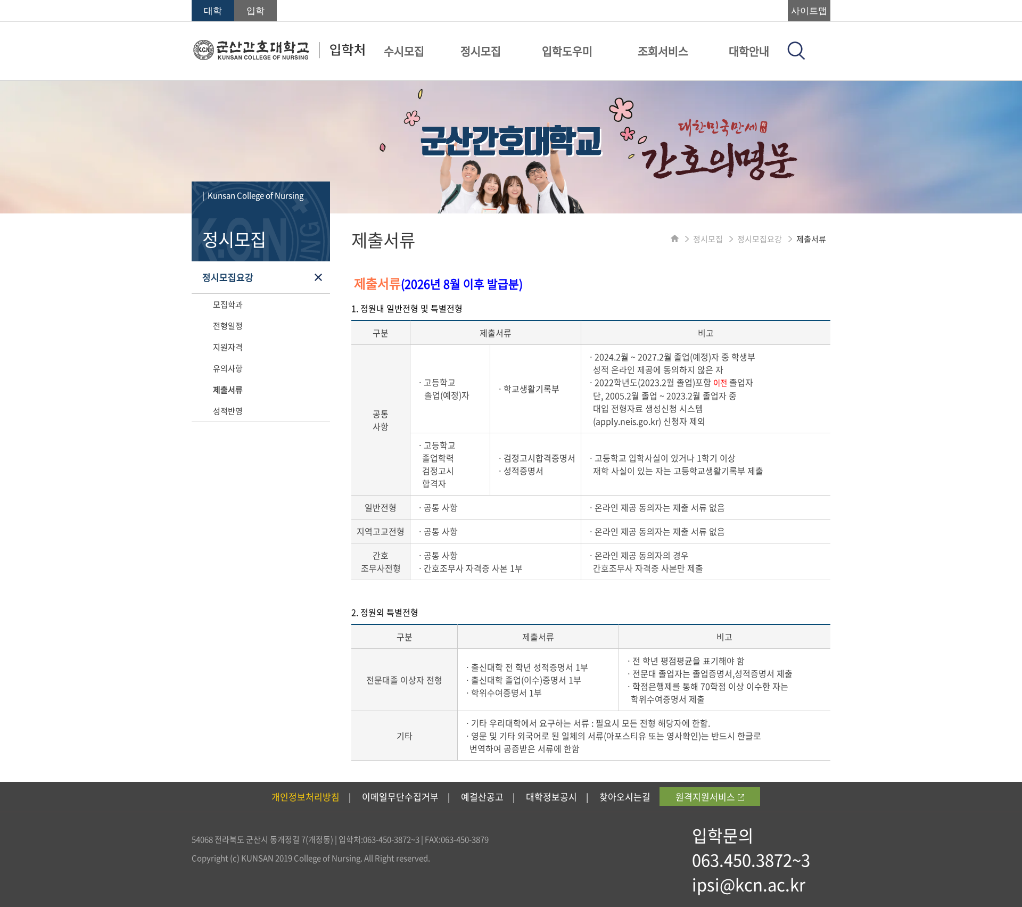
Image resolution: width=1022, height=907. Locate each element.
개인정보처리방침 (305, 796)
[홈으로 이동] (674, 239)
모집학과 (228, 304)
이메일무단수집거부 (400, 796)
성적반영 (228, 411)
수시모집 (404, 51)
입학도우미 (567, 51)
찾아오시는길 (624, 796)
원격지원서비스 (705, 796)
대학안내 (749, 51)
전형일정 (228, 326)
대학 (213, 11)
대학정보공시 (551, 796)
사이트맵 (809, 11)
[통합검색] (796, 56)
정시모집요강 (227, 277)
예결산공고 (482, 796)
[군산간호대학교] (279, 57)
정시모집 (480, 51)
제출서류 (228, 389)
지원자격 (228, 347)
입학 (255, 11)
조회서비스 (663, 51)
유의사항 (228, 368)
